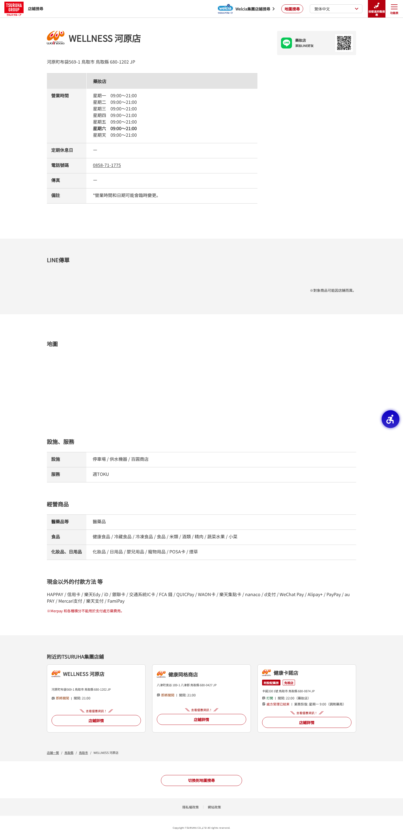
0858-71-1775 (107, 165)
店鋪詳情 (96, 720)
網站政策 (214, 807)
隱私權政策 (190, 807)
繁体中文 (322, 9)
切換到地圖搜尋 (201, 780)
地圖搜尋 (292, 9)
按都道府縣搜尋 (376, 13)
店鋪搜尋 (35, 8)
